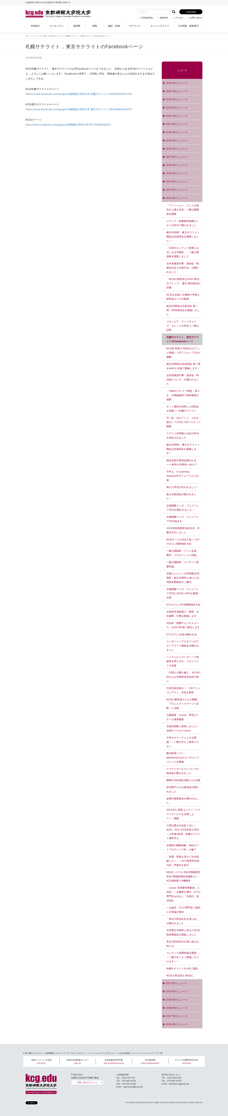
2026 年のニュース (177, 82)
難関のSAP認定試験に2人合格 (183, 780)
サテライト (135, 25)
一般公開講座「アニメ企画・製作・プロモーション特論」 (182, 553)
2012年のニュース (56, 36)
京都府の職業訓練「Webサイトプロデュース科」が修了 (182, 847)
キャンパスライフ (160, 25)
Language (191, 11)
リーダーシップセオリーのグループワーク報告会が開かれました (182, 645)
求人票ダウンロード (34, 1053)
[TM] (55, 10)
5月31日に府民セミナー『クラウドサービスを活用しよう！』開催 (183, 814)
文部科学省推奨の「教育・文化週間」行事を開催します (182, 614)
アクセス (179, 17)
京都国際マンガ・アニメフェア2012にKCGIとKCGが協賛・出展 (183, 593)
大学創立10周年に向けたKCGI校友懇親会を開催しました (183, 932)
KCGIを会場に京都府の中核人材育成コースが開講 (183, 297)
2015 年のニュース (176, 173)
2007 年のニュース (177, 1016)
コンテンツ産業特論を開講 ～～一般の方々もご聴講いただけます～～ (183, 957)
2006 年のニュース (177, 1024)
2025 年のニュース (177, 91)
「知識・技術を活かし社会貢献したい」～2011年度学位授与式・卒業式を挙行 (182, 861)
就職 (94, 25)
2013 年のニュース (176, 189)
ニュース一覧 (40, 36)
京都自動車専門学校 (114, 1061)
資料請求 (164, 17)
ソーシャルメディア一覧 (151, 1053)
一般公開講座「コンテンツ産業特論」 (182, 564)
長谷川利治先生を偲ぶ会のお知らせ (182, 943)
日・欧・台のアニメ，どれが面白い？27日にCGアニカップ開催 (183, 422)
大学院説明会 (147, 17)
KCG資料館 (150, 1061)
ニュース (182, 70)
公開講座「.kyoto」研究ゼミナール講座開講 (182, 717)
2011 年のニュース (176, 983)
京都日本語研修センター (77, 1061)
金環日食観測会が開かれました (182, 800)
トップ (30, 36)
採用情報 (50, 1053)
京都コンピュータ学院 (41, 1061)
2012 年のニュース (176, 197)
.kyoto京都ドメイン (128, 1053)
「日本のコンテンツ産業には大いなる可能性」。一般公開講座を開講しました (182, 252)
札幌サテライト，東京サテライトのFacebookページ (182, 339)
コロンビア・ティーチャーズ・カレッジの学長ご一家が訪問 (182, 325)
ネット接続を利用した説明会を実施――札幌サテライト (182, 408)
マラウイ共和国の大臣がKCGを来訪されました (182, 435)
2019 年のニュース (176, 140)
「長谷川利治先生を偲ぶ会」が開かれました (182, 921)
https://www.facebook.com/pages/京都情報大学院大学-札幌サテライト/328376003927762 (79, 93)
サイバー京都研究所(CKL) (187, 1061)
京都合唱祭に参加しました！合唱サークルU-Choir (182, 728)
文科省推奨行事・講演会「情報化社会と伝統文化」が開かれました (182, 268)
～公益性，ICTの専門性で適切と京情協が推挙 (183, 909)
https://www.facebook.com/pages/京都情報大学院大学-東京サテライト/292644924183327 (79, 109)
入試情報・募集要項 (188, 25)
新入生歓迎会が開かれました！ (181, 496)
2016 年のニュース (176, 165)
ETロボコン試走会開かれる (181, 634)
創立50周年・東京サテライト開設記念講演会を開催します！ (183, 449)
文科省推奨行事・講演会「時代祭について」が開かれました (182, 379)
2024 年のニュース (177, 99)
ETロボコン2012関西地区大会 (183, 604)
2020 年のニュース (177, 132)
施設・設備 (114, 25)
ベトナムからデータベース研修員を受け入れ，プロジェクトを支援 (182, 661)
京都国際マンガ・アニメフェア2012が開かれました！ (182, 507)
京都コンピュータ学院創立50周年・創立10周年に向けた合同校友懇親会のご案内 (183, 577)
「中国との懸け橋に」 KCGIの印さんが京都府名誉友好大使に (183, 677)
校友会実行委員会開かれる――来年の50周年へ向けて (181, 462)
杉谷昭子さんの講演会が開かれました (182, 789)
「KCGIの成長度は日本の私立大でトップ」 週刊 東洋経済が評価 (183, 283)
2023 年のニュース (177, 107)
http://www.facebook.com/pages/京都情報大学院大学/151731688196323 (68, 124)
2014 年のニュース (176, 181)
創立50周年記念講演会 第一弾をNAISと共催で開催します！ (183, 366)
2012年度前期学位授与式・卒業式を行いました (183, 530)
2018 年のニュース (176, 148)
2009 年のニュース (177, 999)
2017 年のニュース (176, 156)
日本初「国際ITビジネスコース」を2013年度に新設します (183, 625)
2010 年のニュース (176, 991)
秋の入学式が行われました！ (182, 487)
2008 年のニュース (177, 1007)
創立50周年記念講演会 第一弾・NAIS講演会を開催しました (183, 310)
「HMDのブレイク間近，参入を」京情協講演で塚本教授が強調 (183, 395)
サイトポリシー (79, 1053)
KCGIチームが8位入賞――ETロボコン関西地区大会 (182, 541)
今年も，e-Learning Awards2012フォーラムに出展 (182, 476)
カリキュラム (56, 25)
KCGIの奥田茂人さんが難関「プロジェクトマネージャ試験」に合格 (182, 703)
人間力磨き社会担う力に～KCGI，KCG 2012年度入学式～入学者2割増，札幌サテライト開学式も (183, 832)
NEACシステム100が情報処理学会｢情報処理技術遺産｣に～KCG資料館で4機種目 (183, 876)
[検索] (173, 11)
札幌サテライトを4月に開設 (182, 968)
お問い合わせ (196, 17)
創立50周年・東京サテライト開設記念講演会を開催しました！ (183, 236)
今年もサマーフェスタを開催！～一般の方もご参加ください (182, 742)
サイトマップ (63, 1053)
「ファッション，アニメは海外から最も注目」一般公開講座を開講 (182, 209)
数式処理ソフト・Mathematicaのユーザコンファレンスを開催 (182, 757)
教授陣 (76, 25)
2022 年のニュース (177, 115)
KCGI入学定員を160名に (180, 975)
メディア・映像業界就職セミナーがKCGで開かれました (182, 223)
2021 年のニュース (176, 124)
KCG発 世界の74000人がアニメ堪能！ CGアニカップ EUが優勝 (183, 352)
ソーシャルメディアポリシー (102, 1053)
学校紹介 (35, 25)
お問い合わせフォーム (87, 1082)
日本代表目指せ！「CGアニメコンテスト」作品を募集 (183, 690)
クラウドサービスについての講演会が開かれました (182, 771)
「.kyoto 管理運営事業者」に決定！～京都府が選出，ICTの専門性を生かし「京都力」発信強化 (183, 894)
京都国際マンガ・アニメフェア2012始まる (182, 519)
